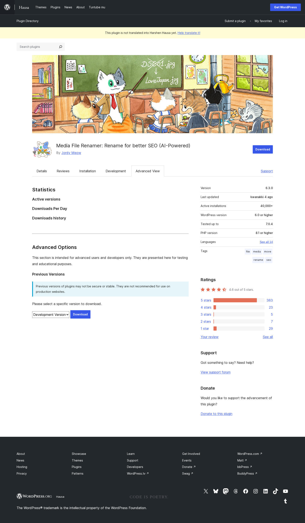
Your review (209, 337)
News (20, 460)
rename (258, 259)
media (257, 251)
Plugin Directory (28, 21)
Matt (242, 460)
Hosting (22, 467)
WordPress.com (249, 453)
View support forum (216, 372)
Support (267, 171)
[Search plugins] (60, 47)
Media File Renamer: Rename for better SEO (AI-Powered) (123, 146)
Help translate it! (189, 32)
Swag (187, 473)
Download (262, 149)
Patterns (77, 473)
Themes (77, 460)
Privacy (22, 473)
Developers (135, 467)
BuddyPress (247, 473)
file (248, 251)
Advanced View (148, 171)
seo (268, 259)
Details (42, 171)
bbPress (244, 467)
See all (268, 337)
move (267, 251)
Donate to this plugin (216, 414)
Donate (189, 467)
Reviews (63, 171)
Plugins (77, 467)
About (21, 453)
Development (116, 171)
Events (187, 460)
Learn (131, 453)
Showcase (79, 453)
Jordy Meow (71, 153)
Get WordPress (285, 7)
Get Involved (191, 453)
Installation (87, 171)
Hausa (60, 496)
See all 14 (266, 242)
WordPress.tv (138, 473)
